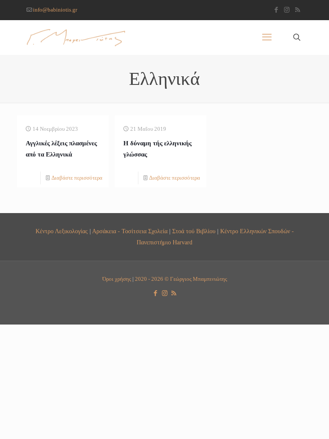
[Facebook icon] (276, 9)
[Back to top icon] (288, 421)
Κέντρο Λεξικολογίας (62, 231)
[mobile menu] (267, 37)
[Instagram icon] (287, 9)
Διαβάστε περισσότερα (76, 177)
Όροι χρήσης (116, 279)
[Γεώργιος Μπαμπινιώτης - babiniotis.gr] (76, 37)
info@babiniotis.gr (55, 9)
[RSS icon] (297, 9)
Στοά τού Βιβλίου (193, 231)
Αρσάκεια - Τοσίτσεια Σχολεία (129, 231)
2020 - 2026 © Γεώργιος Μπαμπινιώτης (181, 279)
